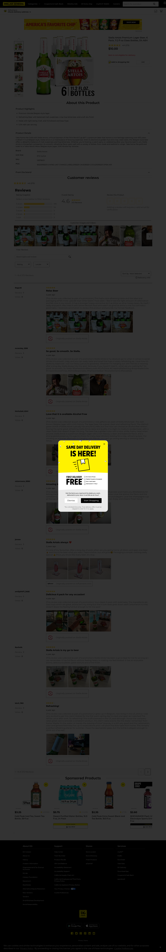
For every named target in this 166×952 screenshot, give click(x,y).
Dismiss (71, 500)
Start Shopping (91, 500)
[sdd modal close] (104, 444)
